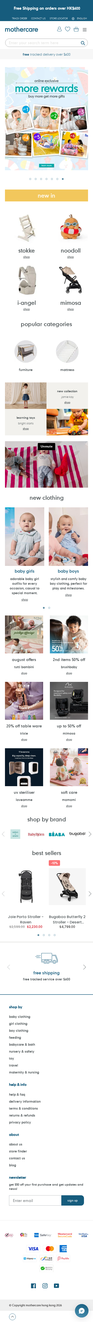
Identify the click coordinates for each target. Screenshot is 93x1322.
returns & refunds (22, 1115)
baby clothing (19, 1016)
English (82, 18)
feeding (15, 1037)
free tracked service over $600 (46, 979)
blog (12, 1165)
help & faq (17, 1094)
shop (26, 257)
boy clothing (18, 1030)
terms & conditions (23, 1108)
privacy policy (20, 1122)
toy (11, 1058)
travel (13, 1065)
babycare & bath (22, 1044)
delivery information (25, 1101)
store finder (18, 1151)
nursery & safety (21, 1051)
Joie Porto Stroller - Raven (26, 919)
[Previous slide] (8, 967)
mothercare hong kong (41, 1305)
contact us (17, 1158)
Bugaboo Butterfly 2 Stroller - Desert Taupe (67, 919)
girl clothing (18, 1023)
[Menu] (83, 29)
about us (15, 1144)
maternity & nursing (24, 1072)
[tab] (30, 179)
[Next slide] (84, 967)
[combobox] (46, 43)
